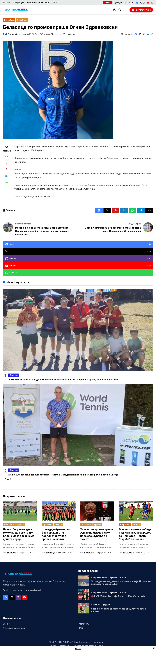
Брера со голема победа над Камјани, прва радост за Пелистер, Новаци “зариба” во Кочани (136, 534)
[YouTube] (148, 2)
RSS (55, 2)
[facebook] (137, 3)
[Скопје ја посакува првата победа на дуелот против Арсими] (83, 608)
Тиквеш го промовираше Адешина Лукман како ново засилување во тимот (96, 534)
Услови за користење (38, 2)
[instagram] (144, 3)
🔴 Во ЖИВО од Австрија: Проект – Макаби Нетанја (118, 596)
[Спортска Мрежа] (16, 10)
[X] (141, 2)
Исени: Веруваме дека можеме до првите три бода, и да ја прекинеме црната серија (18, 534)
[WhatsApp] (152, 3)
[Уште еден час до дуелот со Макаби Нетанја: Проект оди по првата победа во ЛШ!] (83, 580)
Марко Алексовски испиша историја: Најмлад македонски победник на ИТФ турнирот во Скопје (63, 474)
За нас (6, 2)
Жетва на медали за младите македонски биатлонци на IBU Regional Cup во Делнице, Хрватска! (63, 379)
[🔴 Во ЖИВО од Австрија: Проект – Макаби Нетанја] (83, 594)
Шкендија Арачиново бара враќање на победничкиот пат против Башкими (56, 534)
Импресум (18, 2)
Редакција (13, 34)
